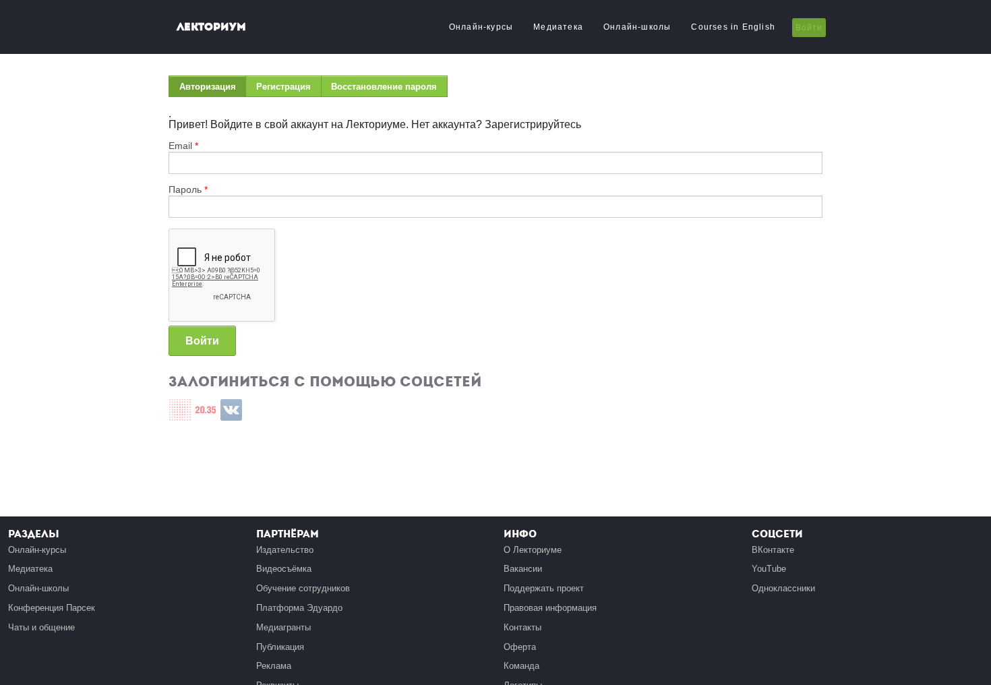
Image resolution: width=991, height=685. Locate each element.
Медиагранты (283, 627)
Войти (808, 27)
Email (183, 145)
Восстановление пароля (384, 87)
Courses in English (733, 27)
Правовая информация (550, 608)
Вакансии (523, 569)
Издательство (284, 550)
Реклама (273, 666)
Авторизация (212, 89)
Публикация (280, 647)
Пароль (188, 189)
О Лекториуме (533, 550)
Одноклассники (783, 588)
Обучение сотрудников (303, 588)
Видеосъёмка (283, 569)
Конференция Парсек (51, 608)
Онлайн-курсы (481, 27)
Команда (521, 666)
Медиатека (558, 27)
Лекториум (211, 26)
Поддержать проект (544, 588)
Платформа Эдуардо (299, 608)
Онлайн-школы (637, 27)
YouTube (769, 569)
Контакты (522, 627)
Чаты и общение (41, 627)
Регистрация (283, 87)
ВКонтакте (773, 550)
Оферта (520, 647)
